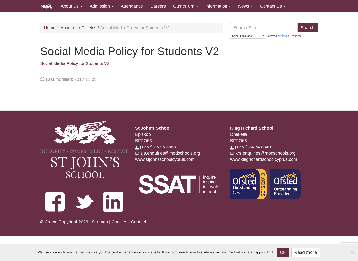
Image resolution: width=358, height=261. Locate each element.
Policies (88, 27)
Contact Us (271, 6)
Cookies (119, 221)
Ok (283, 252)
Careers (158, 6)
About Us (70, 6)
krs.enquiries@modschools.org (266, 153)
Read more (305, 252)
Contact (138, 221)
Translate (295, 35)
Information (216, 6)
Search (308, 27)
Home (50, 27)
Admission (100, 6)
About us (69, 27)
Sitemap (100, 221)
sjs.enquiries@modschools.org (170, 153)
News (244, 6)
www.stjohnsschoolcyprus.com (165, 159)
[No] (351, 252)
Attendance (132, 6)
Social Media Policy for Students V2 (75, 63)
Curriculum (184, 6)
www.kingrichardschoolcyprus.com (263, 159)
